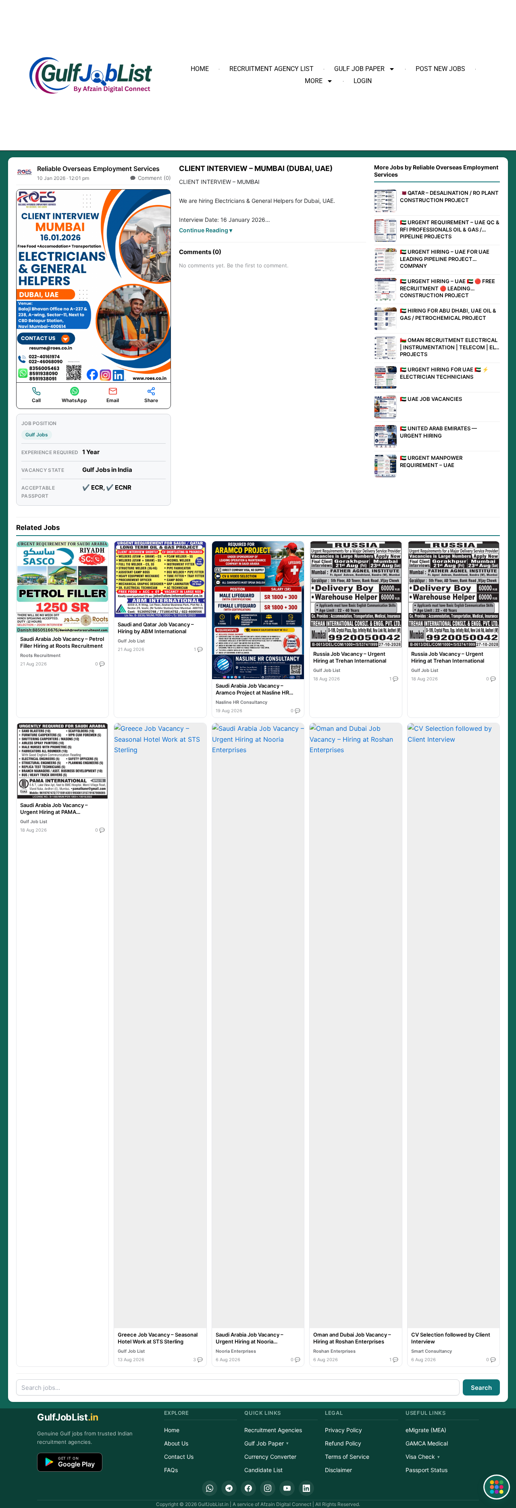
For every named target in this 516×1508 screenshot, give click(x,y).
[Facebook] (248, 1488)
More (313, 81)
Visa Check (420, 1456)
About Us (176, 1443)
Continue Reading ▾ (205, 230)
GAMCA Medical (427, 1443)
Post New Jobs (440, 69)
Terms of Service (347, 1456)
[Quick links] (497, 1487)
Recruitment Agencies (273, 1430)
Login (363, 81)
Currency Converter (270, 1456)
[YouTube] (287, 1488)
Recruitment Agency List (271, 69)
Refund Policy (343, 1443)
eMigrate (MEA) (426, 1430)
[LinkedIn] (306, 1488)
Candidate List (263, 1469)
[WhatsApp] (209, 1488)
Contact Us (179, 1456)
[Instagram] (267, 1488)
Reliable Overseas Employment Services (98, 169)
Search (481, 1387)
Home (200, 69)
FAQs (171, 1469)
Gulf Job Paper (359, 69)
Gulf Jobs (36, 435)
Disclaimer (338, 1469)
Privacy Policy (343, 1430)
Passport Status (426, 1469)
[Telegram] (229, 1488)
